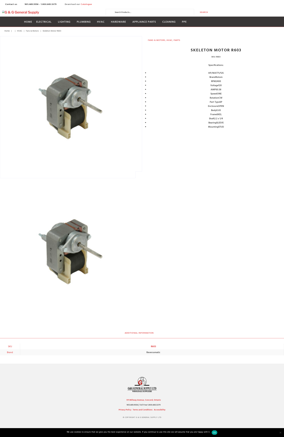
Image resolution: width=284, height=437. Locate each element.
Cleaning (169, 22)
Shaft (211, 118)
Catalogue (86, 4)
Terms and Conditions (143, 409)
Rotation (214, 98)
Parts (177, 40)
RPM (213, 81)
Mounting (213, 127)
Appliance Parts (144, 22)
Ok (214, 432)
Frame (213, 114)
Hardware (118, 22)
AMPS (214, 89)
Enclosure (213, 106)
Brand (212, 77)
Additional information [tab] (139, 333)
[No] (280, 432)
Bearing (212, 123)
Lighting (64, 22)
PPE (184, 22)
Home (28, 22)
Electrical (44, 22)
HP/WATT (213, 73)
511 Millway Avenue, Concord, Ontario (143, 400)
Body (213, 110)
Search (204, 12)
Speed (213, 94)
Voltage (214, 85)
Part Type (215, 102)
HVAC (101, 22)
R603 (153, 346)
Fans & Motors (32, 31)
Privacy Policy (125, 409)
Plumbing (84, 22)
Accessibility (159, 409)
